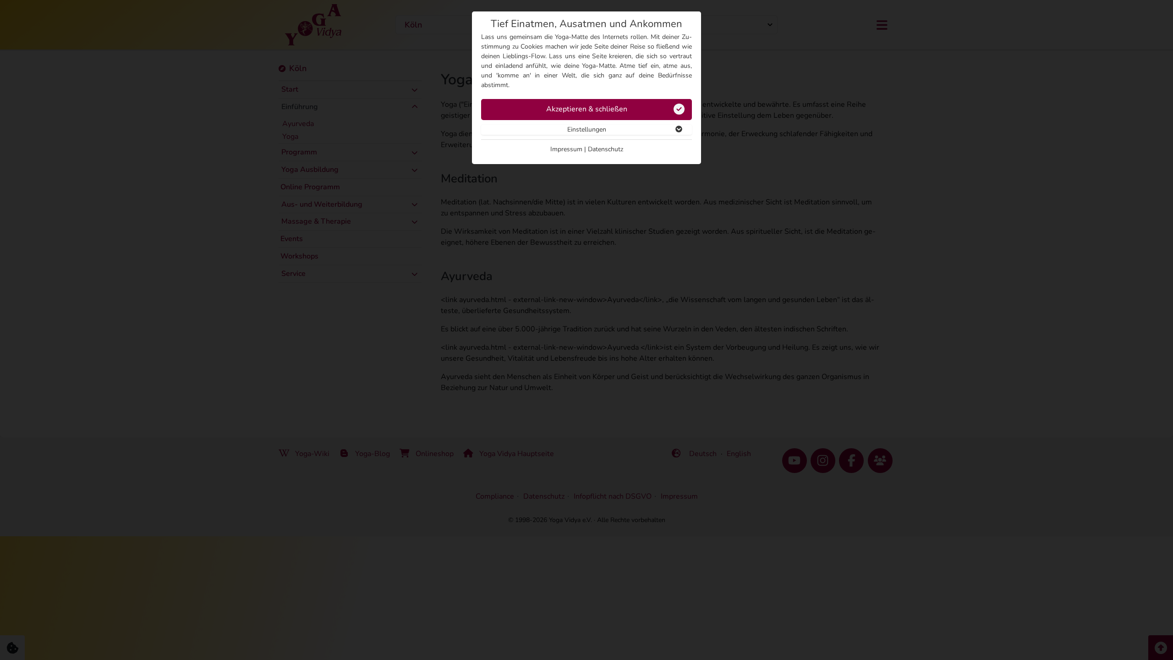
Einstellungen (586, 129)
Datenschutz (605, 149)
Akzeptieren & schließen (586, 109)
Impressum (566, 149)
